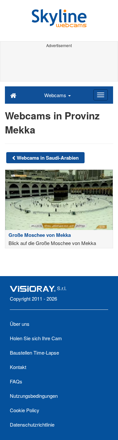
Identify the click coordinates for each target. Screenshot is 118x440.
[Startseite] (13, 95)
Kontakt (18, 366)
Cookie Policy (24, 410)
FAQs (16, 381)
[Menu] (100, 94)
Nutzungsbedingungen (34, 395)
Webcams (56, 95)
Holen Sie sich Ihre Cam (36, 338)
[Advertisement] (59, 64)
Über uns (20, 323)
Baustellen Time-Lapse (34, 352)
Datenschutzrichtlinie (32, 424)
